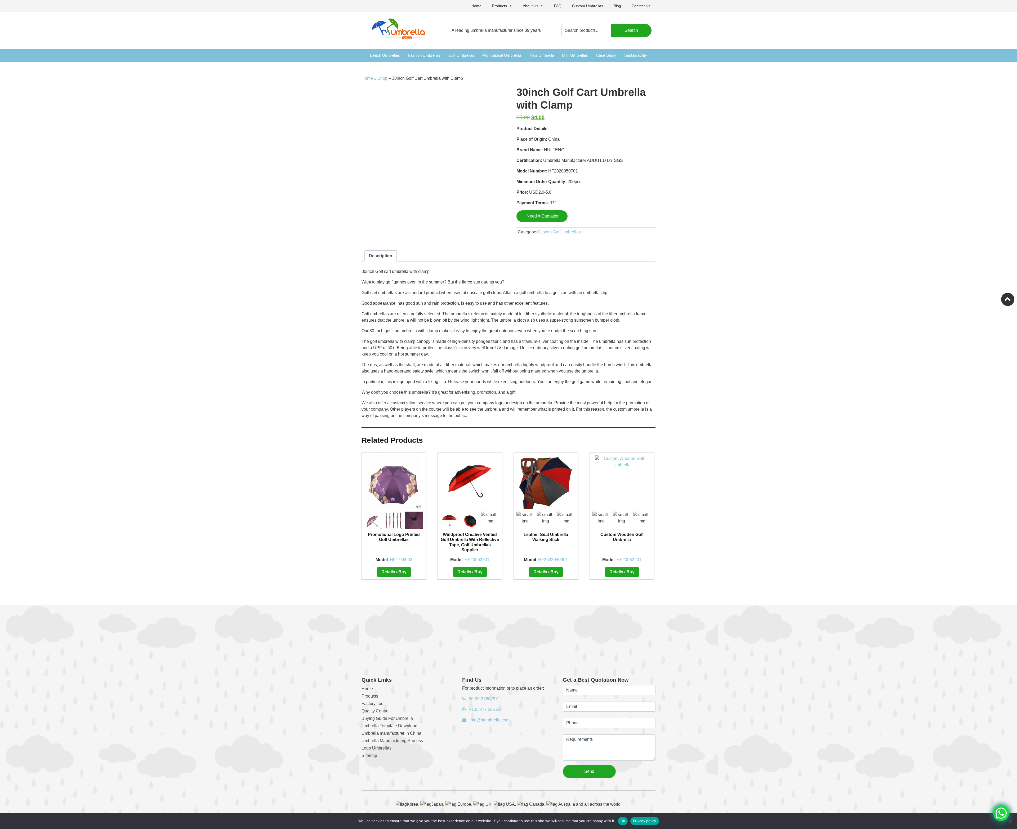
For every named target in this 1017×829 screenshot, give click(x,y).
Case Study (606, 55)
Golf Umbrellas (461, 55)
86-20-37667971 (484, 699)
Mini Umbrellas (575, 55)
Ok (623, 821)
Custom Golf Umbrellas (559, 232)
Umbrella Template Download (389, 726)
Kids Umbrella (542, 55)
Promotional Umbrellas (502, 55)
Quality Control (376, 711)
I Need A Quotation (542, 216)
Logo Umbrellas (376, 748)
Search (631, 30)
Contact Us (641, 6)
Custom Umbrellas (587, 6)
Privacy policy (644, 821)
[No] (1010, 821)
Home (476, 6)
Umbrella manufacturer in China (391, 733)
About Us (530, 6)
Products (499, 6)
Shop (382, 78)
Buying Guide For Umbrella (387, 718)
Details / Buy (394, 572)
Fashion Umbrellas (424, 55)
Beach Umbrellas (385, 55)
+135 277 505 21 (484, 709)
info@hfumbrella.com (489, 720)
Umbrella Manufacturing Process (392, 740)
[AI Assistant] (1001, 813)
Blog (617, 6)
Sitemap (369, 755)
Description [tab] (380, 256)
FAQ (557, 6)
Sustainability (635, 55)
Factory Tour (373, 703)
